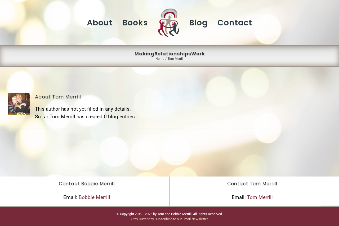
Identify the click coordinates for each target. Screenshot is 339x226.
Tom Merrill (260, 197)
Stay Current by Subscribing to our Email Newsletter (169, 219)
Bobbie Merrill (94, 197)
